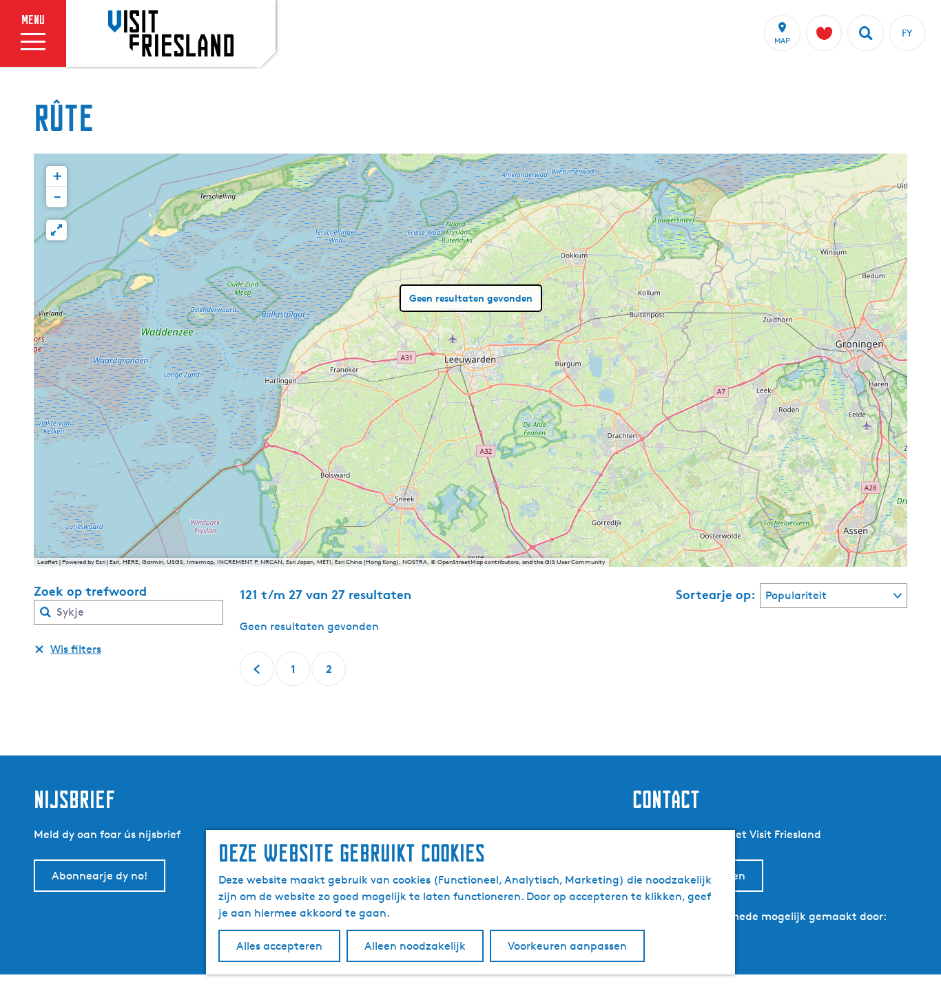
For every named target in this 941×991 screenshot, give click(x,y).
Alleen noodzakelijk (415, 945)
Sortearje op (716, 594)
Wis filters (75, 649)
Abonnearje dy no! (99, 875)
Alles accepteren (279, 945)
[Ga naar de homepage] (171, 33)
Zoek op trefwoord (90, 590)
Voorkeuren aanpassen (567, 945)
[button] (56, 176)
